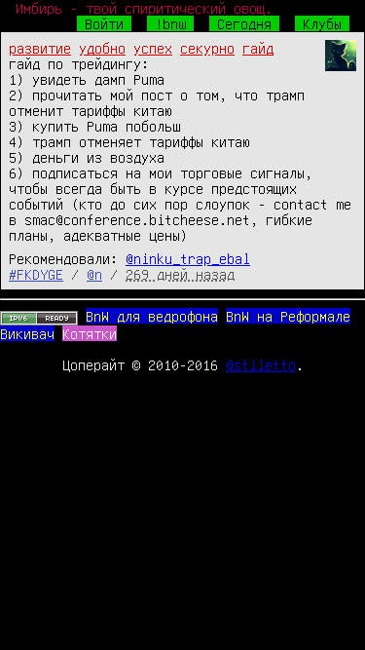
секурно (207, 48)
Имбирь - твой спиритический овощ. (144, 8)
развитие (40, 48)
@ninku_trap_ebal (188, 258)
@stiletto (261, 364)
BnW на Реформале (288, 316)
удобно (102, 48)
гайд (258, 48)
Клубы (322, 23)
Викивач (27, 333)
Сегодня (244, 23)
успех (152, 48)
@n (94, 274)
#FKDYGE (36, 274)
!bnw (170, 23)
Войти (104, 23)
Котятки (89, 333)
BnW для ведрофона (152, 316)
